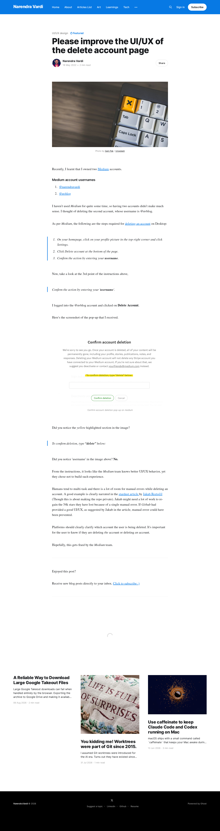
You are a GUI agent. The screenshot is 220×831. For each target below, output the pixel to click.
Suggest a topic (95, 806)
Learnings (112, 7)
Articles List (84, 7)
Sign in (180, 7)
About (68, 7)
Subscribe (197, 7)
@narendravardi (69, 187)
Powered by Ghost (197, 803)
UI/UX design (60, 33)
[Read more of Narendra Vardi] (56, 62)
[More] (136, 7)
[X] (112, 800)
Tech (126, 7)
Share (162, 63)
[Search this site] (170, 7)
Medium (103, 169)
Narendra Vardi (28, 6)
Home (55, 7)
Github (123, 806)
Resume (135, 806)
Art (99, 7)
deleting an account (137, 223)
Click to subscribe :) (126, 583)
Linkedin (111, 806)
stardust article (129, 494)
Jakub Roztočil (152, 494)
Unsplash (120, 151)
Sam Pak (109, 151)
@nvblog (65, 193)
